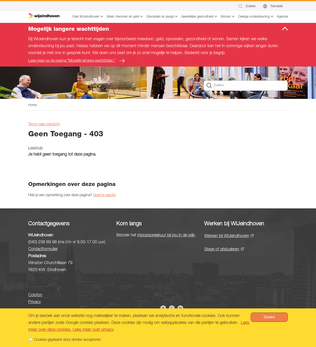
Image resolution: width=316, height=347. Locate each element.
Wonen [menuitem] (226, 16)
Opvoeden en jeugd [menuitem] (160, 16)
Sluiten (269, 317)
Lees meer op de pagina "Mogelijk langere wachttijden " (71, 61)
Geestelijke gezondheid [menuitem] (197, 16)
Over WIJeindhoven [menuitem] (85, 16)
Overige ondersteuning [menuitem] (254, 16)
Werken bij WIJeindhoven (226, 236)
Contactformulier (43, 249)
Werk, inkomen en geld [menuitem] (123, 16)
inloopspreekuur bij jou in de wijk (166, 235)
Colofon (35, 295)
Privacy (34, 302)
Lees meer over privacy (93, 330)
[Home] (43, 15)
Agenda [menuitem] (282, 16)
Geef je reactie (104, 195)
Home (32, 105)
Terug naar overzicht (44, 124)
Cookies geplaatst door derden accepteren (67, 340)
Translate (276, 6)
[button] (247, 6)
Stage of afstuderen (221, 249)
